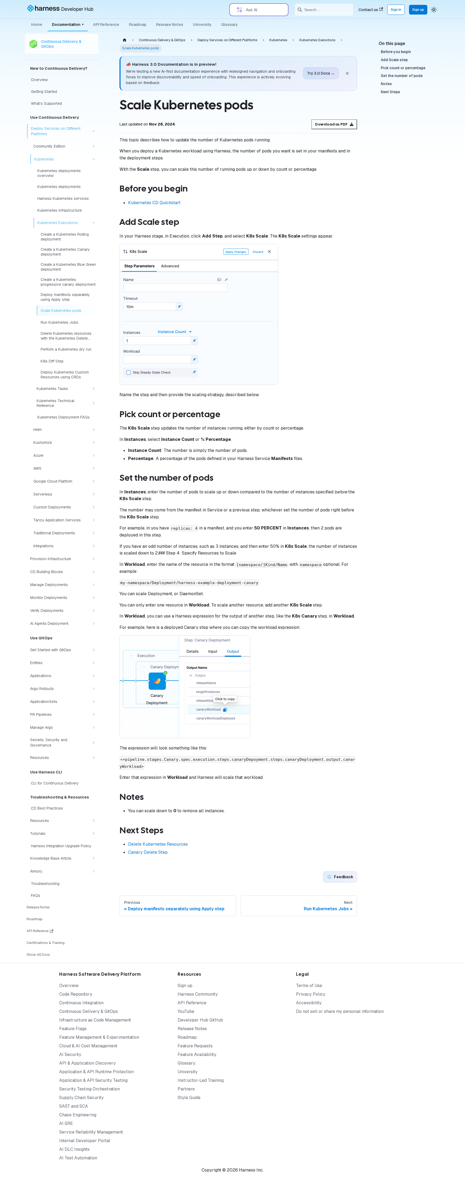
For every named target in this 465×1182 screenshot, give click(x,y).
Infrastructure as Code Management (95, 1020)
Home (36, 24)
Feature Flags (73, 1028)
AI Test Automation (78, 1158)
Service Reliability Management (91, 1132)
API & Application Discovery (87, 1063)
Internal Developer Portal (84, 1140)
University (202, 24)
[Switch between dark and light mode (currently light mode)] (433, 9)
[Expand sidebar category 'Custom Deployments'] (94, 507)
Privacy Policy (310, 994)
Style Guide (189, 1097)
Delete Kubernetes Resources (158, 844)
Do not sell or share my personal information (340, 1011)
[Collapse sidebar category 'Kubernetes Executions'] (94, 223)
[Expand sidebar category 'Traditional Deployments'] (94, 533)
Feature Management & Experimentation (99, 1037)
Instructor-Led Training (201, 1080)
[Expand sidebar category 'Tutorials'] (94, 833)
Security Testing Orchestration (89, 1089)
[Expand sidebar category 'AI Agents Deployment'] (94, 623)
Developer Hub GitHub (200, 1020)
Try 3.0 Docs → (321, 73)
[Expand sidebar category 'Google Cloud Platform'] (94, 481)
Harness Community (198, 994)
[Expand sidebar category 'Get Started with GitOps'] (94, 650)
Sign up (418, 9)
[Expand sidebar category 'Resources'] (94, 757)
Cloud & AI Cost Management (88, 1046)
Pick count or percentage (403, 67)
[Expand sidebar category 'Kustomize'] (94, 442)
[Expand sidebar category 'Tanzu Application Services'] (94, 520)
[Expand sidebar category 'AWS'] (94, 468)
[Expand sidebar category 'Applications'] (94, 676)
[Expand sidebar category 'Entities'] (94, 663)
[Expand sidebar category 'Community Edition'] (94, 146)
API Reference (106, 24)
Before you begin (396, 52)
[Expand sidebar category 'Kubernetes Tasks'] (94, 389)
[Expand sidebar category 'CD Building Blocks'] (94, 572)
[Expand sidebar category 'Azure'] (94, 455)
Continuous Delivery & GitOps (88, 1011)
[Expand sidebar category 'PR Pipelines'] (94, 714)
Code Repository (75, 994)
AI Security (70, 1054)
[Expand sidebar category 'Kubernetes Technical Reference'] (94, 403)
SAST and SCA (73, 1106)
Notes (386, 84)
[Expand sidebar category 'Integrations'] (94, 546)
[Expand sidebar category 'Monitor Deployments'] (94, 598)
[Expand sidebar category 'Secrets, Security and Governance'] (94, 742)
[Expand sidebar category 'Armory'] (94, 871)
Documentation (67, 24)
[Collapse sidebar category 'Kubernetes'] (94, 159)
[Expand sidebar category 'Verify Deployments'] (94, 610)
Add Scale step (394, 60)
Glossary (229, 24)
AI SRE (66, 1123)
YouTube (186, 1011)
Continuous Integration (81, 1003)
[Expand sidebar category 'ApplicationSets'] (94, 701)
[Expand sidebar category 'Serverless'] (94, 494)
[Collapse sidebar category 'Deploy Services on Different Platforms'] (94, 131)
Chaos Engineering (77, 1115)
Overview (69, 985)
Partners (186, 1089)
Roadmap (137, 24)
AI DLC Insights (74, 1149)
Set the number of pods (402, 76)
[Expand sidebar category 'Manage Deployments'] (94, 585)
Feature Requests (195, 1046)
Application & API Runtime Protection (96, 1072)
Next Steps (390, 92)
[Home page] (124, 40)
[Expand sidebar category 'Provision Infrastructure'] (94, 559)
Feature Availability (197, 1054)
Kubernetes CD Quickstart (154, 202)
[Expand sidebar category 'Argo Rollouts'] (94, 689)
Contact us (368, 9)
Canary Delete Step (148, 852)
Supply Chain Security (81, 1097)
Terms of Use (309, 985)
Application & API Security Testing (93, 1080)
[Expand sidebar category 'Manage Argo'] (94, 727)
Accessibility (309, 1003)
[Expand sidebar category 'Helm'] (94, 429)
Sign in (396, 9)
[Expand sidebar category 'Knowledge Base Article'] (94, 858)
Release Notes (169, 24)
